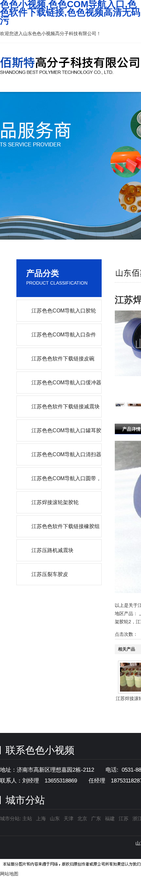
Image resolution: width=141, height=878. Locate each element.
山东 (55, 818)
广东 (96, 818)
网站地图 (9, 873)
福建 (110, 818)
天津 (68, 818)
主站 (26, 818)
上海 (41, 818)
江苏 (124, 818)
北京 (82, 818)
